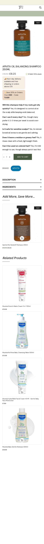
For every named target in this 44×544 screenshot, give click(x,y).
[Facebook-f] (26, 497)
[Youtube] (22, 497)
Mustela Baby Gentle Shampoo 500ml (15, 447)
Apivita (15, 168)
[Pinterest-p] (18, 497)
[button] (22, 238)
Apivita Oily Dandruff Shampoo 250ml (15, 245)
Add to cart (22, 157)
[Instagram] (30, 497)
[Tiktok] (14, 497)
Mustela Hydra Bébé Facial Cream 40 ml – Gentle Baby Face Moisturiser (20, 399)
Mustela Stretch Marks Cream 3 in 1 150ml (16, 306)
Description (9, 179)
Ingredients (9, 187)
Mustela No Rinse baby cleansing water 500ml (18, 352)
